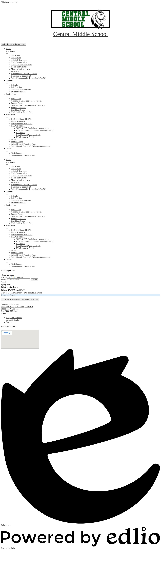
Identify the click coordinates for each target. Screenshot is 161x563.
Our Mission (16, 58)
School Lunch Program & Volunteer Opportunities (31, 146)
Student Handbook (18, 108)
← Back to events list (11, 299)
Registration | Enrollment (21, 76)
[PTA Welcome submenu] (24, 126)
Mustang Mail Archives (20, 69)
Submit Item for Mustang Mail (23, 155)
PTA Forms (20, 133)
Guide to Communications (21, 64)
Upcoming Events (8, 295)
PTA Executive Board (25, 137)
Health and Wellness (19, 67)
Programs (15, 71)
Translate (19, 277)
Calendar (14, 85)
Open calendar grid (30, 299)
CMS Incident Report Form (22, 112)
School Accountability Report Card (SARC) (28, 78)
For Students (16, 98)
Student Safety (17, 142)
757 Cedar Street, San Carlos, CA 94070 (17, 306)
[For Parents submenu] (7, 117)
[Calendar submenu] (7, 83)
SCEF (13, 139)
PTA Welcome (17, 126)
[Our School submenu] (7, 53)
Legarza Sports (17, 103)
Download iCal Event (33, 293)
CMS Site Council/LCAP (21, 119)
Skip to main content (9, 2)
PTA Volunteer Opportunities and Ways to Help (35, 130)
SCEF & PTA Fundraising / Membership (32, 128)
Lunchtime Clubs (18, 110)
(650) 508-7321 (13, 309)
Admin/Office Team (19, 60)
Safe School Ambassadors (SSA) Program (28, 105)
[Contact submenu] (7, 151)
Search (3, 280)
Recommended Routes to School (24, 74)
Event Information (18, 92)
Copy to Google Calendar (11, 293)
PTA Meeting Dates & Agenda (28, 135)
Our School (15, 55)
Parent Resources (18, 121)
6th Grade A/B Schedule (21, 89)
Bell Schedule (16, 87)
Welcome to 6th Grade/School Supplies (26, 101)
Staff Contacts (16, 153)
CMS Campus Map (19, 62)
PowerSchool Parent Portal (21, 123)
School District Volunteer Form (23, 144)
